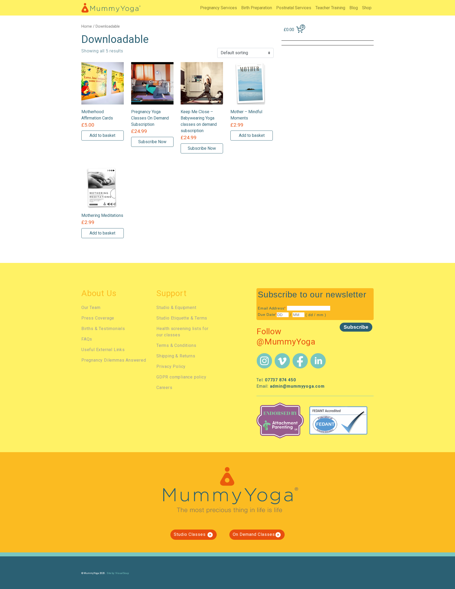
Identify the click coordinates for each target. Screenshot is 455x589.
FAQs (86, 339)
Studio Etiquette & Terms (181, 318)
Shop (367, 7)
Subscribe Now (152, 141)
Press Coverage (97, 318)
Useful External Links (103, 349)
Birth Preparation (256, 7)
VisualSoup (122, 573)
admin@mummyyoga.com (297, 386)
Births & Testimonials (103, 328)
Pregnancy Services (218, 7)
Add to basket (102, 135)
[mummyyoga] (111, 8)
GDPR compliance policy (181, 377)
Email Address (272, 308)
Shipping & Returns (175, 355)
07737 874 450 (280, 379)
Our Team (90, 307)
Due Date (267, 314)
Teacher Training (330, 7)
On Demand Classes (257, 535)
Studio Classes (193, 535)
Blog (353, 7)
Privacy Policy (171, 366)
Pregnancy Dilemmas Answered (113, 360)
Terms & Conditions (176, 345)
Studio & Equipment (176, 307)
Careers (164, 387)
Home (86, 26)
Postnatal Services (293, 7)
